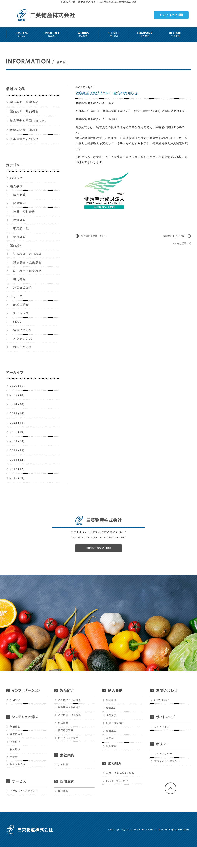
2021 (13, 431)
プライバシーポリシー (167, 761)
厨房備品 (18, 279)
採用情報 (63, 791)
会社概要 (63, 764)
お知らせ (16, 177)
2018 (13, 459)
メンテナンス (21, 338)
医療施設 (15, 742)
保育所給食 (16, 734)
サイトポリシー (163, 753)
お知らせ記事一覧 (181, 243)
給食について (21, 330)
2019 (13, 450)
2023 (13, 413)
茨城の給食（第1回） (174, 236)
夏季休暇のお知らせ (24, 139)
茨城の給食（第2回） (25, 129)
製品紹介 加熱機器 (24, 111)
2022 (13, 422)
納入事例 (16, 186)
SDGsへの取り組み (117, 780)
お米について (21, 347)
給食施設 (18, 194)
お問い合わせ (161, 699)
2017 (13, 468)
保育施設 (18, 203)
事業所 (14, 756)
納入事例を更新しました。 (29, 120)
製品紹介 (16, 245)
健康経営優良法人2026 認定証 (96, 119)
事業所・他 (19, 228)
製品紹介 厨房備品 (24, 102)
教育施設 (18, 237)
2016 (13, 478)
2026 (13, 385)
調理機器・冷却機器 (26, 253)
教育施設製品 (21, 287)
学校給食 (15, 726)
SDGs (15, 321)
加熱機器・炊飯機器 (26, 262)
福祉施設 (15, 749)
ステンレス (19, 313)
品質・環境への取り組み (120, 773)
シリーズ (16, 296)
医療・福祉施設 (22, 211)
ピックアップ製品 (68, 738)
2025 (13, 394)
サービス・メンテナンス (24, 790)
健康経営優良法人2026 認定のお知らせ (106, 93)
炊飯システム (17, 764)
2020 (13, 441)
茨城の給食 (19, 304)
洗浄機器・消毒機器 (26, 270)
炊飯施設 (18, 220)
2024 (13, 404)
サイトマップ (161, 726)
